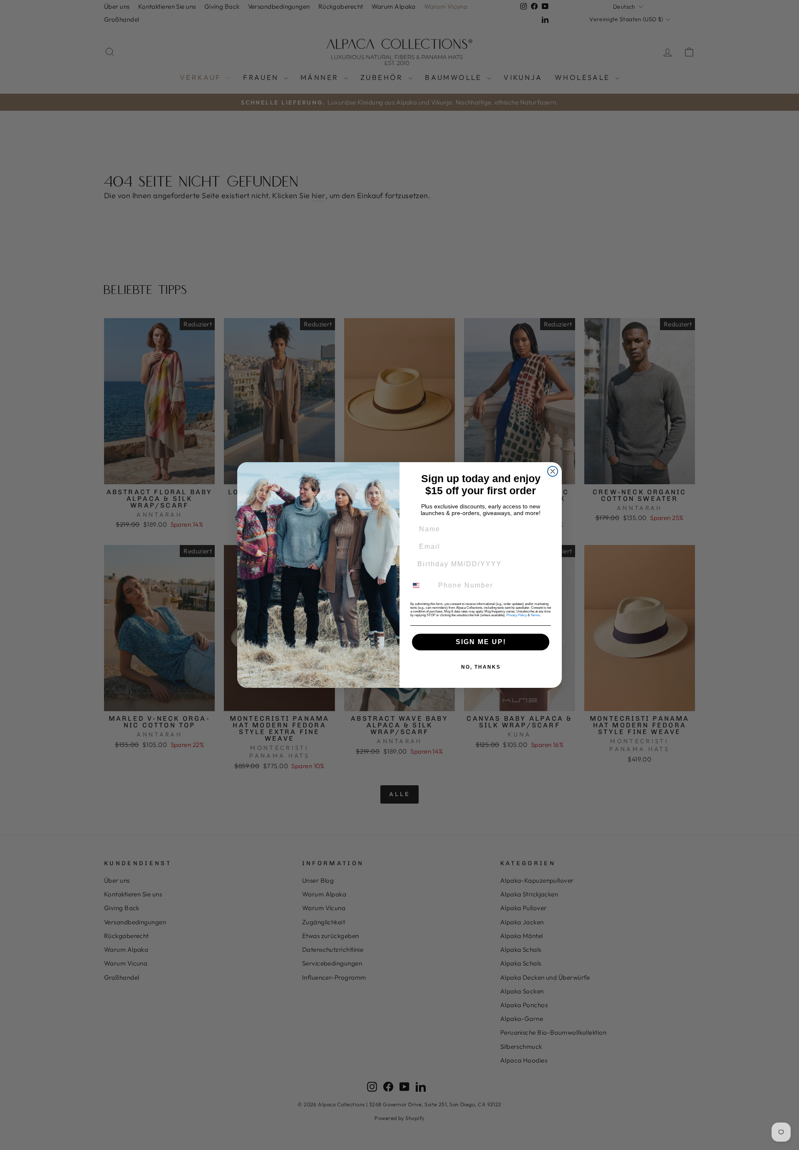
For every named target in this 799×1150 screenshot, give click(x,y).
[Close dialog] (553, 471)
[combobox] (421, 585)
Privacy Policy (516, 615)
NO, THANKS (481, 667)
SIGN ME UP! (481, 641)
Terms (535, 615)
